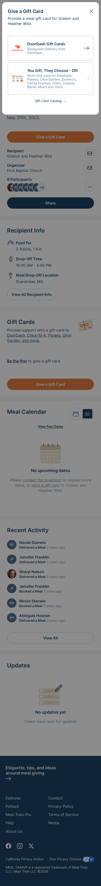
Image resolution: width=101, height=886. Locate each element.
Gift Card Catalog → (50, 101)
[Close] (91, 11)
